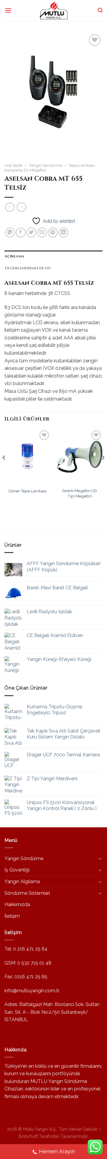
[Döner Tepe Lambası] (27, 456)
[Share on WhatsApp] (10, 232)
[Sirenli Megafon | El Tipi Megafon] (79, 456)
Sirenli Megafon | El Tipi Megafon (79, 493)
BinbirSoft (28, 1136)
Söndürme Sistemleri (27, 893)
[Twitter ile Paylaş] (31, 232)
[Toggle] (100, 858)
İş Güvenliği (16, 870)
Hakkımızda (17, 904)
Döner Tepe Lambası (27, 491)
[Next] (103, 469)
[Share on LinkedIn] (63, 232)
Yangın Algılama (22, 881)
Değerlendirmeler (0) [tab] (27, 268)
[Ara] (100, 10)
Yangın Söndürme (45, 165)
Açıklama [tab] (14, 256)
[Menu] (8, 10)
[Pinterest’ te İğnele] (53, 232)
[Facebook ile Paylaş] (21, 232)
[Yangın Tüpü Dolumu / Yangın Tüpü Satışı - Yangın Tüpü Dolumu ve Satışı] (53, 10)
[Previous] (4, 469)
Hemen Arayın (57, 1151)
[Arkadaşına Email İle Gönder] (42, 232)
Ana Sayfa (13, 165)
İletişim (12, 916)
